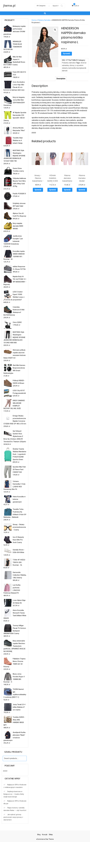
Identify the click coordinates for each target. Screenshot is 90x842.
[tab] (61, 78)
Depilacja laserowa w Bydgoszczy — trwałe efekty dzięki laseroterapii (14, 794)
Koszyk (44, 835)
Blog (38, 835)
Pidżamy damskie (44, 20)
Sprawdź (66, 53)
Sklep (51, 835)
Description (60, 79)
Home (34, 20)
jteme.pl (9, 5)
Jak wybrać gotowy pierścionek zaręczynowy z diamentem (13, 817)
